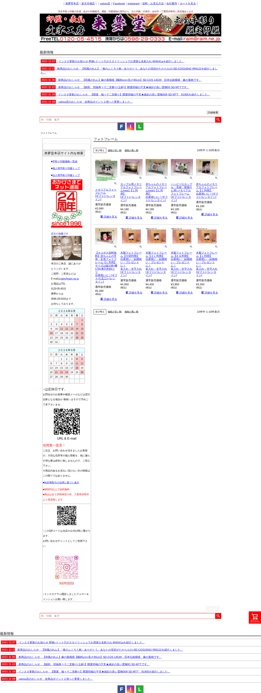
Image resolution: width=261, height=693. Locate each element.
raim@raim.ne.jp (70, 278)
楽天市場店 (88, 3)
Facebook (119, 3)
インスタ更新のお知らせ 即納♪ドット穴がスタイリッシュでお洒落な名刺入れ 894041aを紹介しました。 (113, 61)
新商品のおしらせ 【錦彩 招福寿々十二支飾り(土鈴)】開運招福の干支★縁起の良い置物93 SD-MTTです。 (115, 87)
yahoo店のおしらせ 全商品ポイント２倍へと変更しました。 (87, 101)
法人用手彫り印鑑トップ (66, 175)
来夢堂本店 (72, 3)
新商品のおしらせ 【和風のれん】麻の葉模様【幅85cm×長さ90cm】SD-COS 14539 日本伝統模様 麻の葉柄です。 (121, 79)
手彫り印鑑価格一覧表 (65, 161)
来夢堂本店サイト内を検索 (63, 153)
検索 (218, 119)
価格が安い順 (115, 150)
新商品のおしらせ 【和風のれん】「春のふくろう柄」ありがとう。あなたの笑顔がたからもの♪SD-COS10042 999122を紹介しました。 (92, 649)
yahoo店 (105, 3)
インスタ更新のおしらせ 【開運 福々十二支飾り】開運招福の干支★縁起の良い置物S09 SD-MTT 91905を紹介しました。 (125, 94)
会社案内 (171, 3)
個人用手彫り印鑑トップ (66, 168)
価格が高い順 (131, 150)
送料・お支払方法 (153, 3)
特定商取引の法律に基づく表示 (61, 482)
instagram (134, 3)
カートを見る (188, 3)
